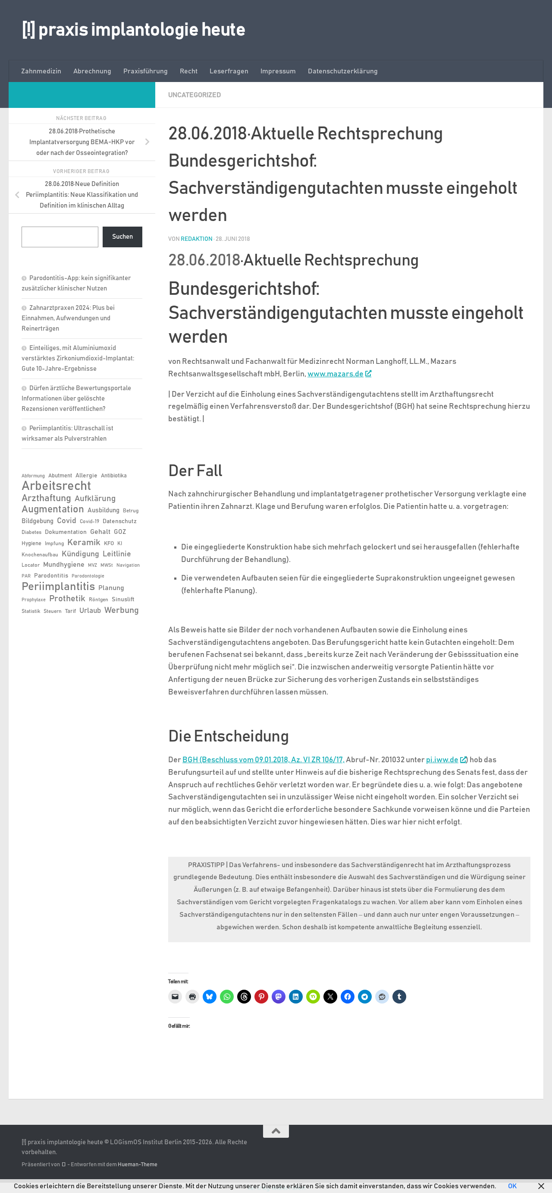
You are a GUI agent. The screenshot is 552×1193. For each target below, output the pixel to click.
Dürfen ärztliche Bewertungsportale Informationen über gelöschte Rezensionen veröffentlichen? (76, 398)
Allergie (86, 476)
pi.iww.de (442, 760)
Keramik (83, 542)
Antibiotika (114, 476)
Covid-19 (89, 521)
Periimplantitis (58, 586)
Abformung (33, 476)
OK (512, 1186)
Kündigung (80, 554)
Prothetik (67, 598)
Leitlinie (117, 554)
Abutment (60, 476)
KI (119, 543)
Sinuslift (123, 599)
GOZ (120, 532)
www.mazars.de (335, 374)
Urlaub (90, 610)
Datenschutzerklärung (343, 71)
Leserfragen (229, 71)
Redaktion (197, 239)
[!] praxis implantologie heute (133, 30)
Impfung (54, 543)
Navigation (128, 565)
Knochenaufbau (40, 554)
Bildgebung (37, 521)
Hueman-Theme (137, 1165)
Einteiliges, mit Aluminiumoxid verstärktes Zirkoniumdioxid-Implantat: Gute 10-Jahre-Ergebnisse (78, 358)
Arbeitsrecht (56, 486)
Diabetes (31, 532)
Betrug (130, 510)
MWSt (106, 565)
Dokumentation (66, 532)
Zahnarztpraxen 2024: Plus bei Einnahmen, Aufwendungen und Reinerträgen (68, 318)
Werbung (121, 610)
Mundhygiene (64, 565)
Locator (31, 565)
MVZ (92, 565)
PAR (26, 576)
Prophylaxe (34, 600)
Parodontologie (88, 576)
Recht (189, 71)
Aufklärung (95, 499)
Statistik (31, 611)
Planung (111, 587)
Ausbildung (103, 510)
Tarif (70, 611)
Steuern (53, 611)
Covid (66, 521)
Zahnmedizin (41, 71)
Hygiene (31, 543)
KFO (109, 543)
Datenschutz (120, 521)
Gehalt (100, 531)
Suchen (122, 237)
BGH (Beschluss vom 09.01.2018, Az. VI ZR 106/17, (263, 760)
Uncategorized (194, 95)
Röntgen (98, 599)
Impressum (278, 71)
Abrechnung (92, 71)
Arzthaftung (46, 498)
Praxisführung (145, 71)
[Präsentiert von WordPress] (63, 1165)
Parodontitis (51, 576)
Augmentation (53, 509)
